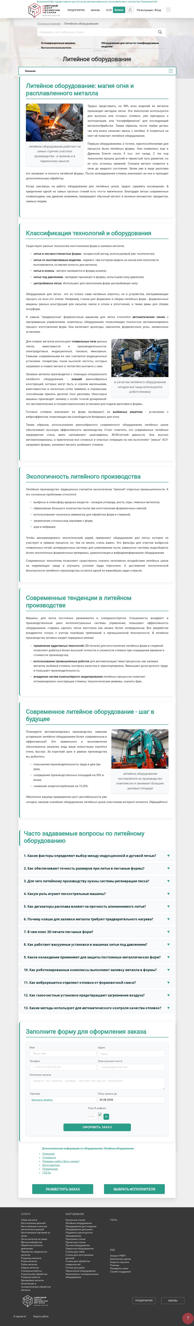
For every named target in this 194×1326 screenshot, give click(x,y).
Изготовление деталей (33, 1223)
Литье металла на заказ (34, 1239)
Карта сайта (40, 1316)
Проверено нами (119, 1268)
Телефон (35, 1061)
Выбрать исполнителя (134, 1189)
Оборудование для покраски (81, 1226)
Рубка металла (29, 1264)
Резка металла (29, 1261)
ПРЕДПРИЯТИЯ (76, 10)
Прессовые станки (75, 1239)
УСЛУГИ (110, 10)
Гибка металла (29, 1220)
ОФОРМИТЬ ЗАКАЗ (97, 1127)
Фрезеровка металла (32, 1280)
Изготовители (51, 1165)
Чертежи (35, 1093)
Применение (50, 1168)
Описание (48, 1153)
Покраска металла (31, 1258)
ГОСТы (46, 1172)
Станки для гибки (75, 1251)
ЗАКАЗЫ (95, 10)
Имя (32, 1047)
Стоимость (49, 1157)
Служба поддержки (120, 1271)
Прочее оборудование (78, 1245)
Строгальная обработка (34, 1274)
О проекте (19, 1316)
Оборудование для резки (79, 1229)
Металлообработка (31, 1242)
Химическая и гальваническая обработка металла (36, 1286)
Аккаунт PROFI (118, 1255)
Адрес (101, 1047)
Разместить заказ (63, 1189)
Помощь (114, 1265)
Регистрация (145, 10)
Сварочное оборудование (80, 1248)
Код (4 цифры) (97, 1108)
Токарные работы (30, 1277)
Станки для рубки (75, 1267)
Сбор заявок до (107, 1093)
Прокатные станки (76, 1242)
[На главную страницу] (47, 17)
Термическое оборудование (80, 1271)
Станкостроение (48, 23)
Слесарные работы (31, 1271)
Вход (158, 10)
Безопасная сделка (120, 1259)
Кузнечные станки (75, 1220)
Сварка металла (30, 1267)
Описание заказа (40, 1074)
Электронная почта (110, 1061)
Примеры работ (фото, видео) (60, 1161)
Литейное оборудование (79, 1223)
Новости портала (119, 1262)
